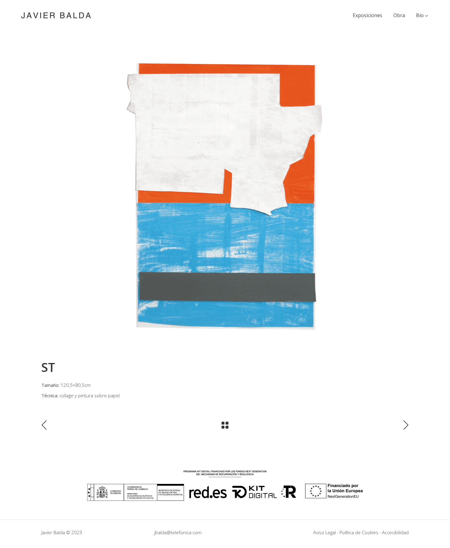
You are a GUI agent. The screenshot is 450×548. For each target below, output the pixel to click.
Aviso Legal (324, 532)
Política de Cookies (358, 532)
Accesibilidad (395, 532)
